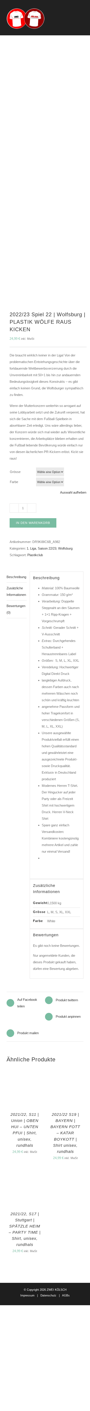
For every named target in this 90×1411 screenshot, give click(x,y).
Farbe (14, 482)
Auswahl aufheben (73, 492)
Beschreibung (16, 577)
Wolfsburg (65, 548)
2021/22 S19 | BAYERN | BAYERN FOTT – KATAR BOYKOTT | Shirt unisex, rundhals (65, 1133)
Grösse (15, 472)
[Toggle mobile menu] (81, 19)
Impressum (27, 1295)
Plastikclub (35, 555)
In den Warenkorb (33, 523)
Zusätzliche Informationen (16, 591)
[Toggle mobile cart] (74, 19)
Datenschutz (48, 1295)
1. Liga (31, 548)
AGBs (66, 1295)
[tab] (17, 577)
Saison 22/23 (47, 548)
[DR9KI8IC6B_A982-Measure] (45, 179)
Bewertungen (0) (16, 609)
